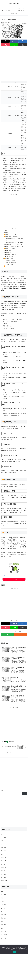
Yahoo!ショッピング (14, 579)
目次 (12, 228)
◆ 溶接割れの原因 (9, 256)
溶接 (4, 575)
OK (14, 951)
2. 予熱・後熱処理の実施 (10, 262)
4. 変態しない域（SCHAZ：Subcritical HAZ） (15, 246)
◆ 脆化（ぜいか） (9, 250)
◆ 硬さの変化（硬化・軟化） (11, 254)
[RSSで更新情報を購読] (20, 634)
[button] (22, 44)
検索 (2, 790)
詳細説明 (6, 232)
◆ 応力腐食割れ (8, 252)
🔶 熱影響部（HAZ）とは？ (10, 234)
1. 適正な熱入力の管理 (10, 260)
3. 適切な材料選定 (9, 264)
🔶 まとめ (6, 266)
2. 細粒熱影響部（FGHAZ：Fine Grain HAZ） (15, 242)
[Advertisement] (14, 65)
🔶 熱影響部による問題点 (9, 248)
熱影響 (4, 585)
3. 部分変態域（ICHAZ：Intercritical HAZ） (14, 244)
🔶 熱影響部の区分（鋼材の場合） (11, 236)
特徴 (6, 230)
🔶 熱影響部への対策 (8, 258)
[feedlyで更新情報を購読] (7, 634)
